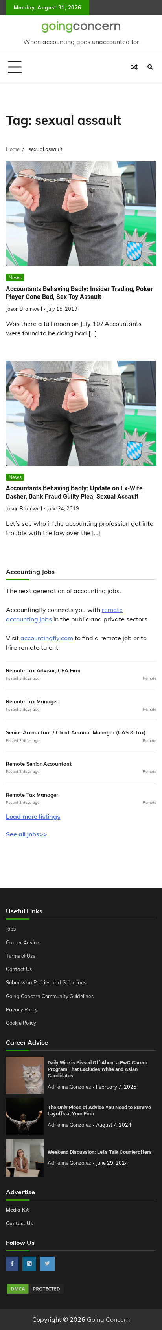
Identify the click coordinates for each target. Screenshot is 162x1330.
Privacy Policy (22, 1009)
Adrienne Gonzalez (69, 1087)
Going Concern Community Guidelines (50, 996)
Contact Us (19, 969)
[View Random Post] (134, 67)
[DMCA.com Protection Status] (35, 1292)
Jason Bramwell (24, 309)
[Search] (150, 67)
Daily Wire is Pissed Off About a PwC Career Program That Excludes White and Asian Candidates (97, 1069)
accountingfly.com (46, 638)
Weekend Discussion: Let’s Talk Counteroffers (100, 1152)
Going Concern (108, 1319)
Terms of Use (20, 956)
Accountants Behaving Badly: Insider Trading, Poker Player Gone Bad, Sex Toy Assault (79, 293)
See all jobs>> (26, 834)
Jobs (11, 929)
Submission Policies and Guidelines (46, 982)
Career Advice (22, 942)
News (15, 277)
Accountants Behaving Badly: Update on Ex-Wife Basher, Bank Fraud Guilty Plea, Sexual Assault (74, 492)
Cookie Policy (21, 1023)
